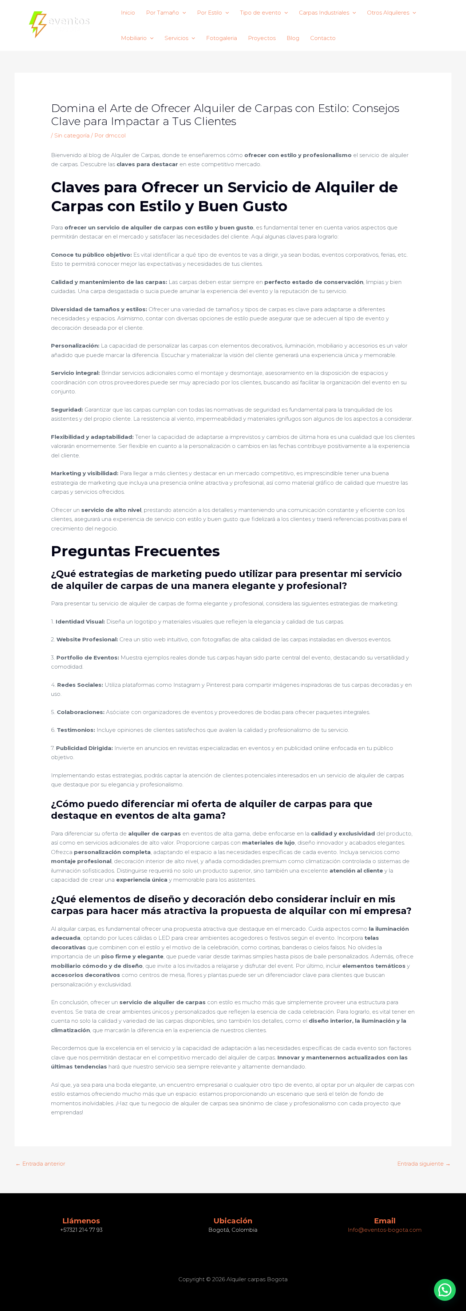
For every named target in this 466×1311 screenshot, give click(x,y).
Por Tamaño (162, 12)
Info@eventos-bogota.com (385, 1229)
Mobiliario (134, 38)
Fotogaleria (221, 38)
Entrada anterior (40, 1163)
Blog (293, 38)
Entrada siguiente (424, 1163)
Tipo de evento (260, 12)
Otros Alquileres (388, 12)
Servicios (176, 38)
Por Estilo (209, 12)
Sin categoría (72, 135)
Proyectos (262, 38)
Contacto (323, 38)
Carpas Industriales (324, 12)
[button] (445, 1290)
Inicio (128, 12)
